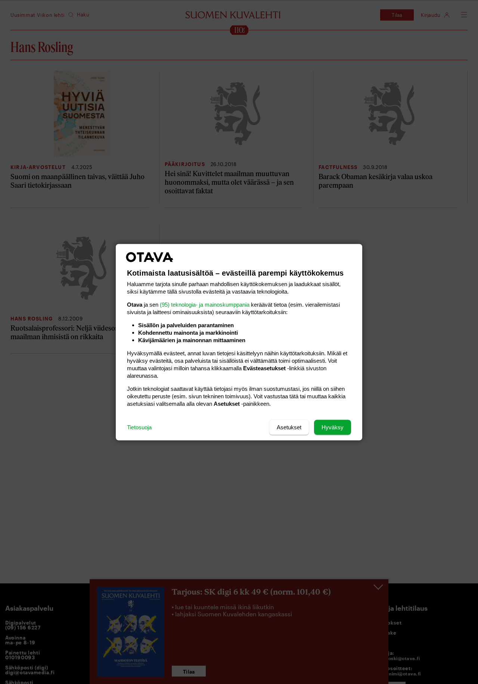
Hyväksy (333, 427)
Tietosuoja (139, 427)
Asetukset (289, 427)
